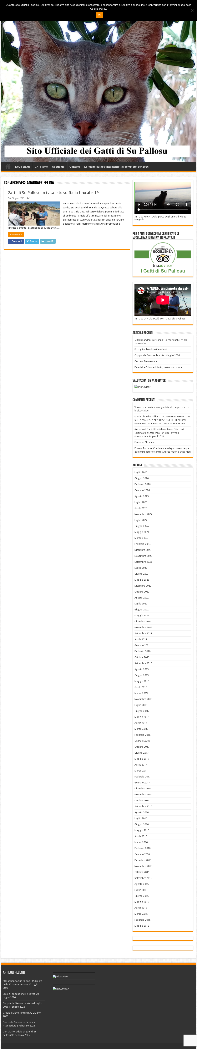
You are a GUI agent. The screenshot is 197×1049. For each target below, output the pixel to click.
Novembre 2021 (143, 627)
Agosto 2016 (141, 812)
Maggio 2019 (141, 681)
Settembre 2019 (143, 663)
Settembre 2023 (143, 561)
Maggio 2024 (141, 532)
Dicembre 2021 (142, 621)
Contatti (74, 166)
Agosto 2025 (141, 496)
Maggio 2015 (141, 901)
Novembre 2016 (143, 794)
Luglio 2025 (140, 502)
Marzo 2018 (141, 728)
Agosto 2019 (141, 669)
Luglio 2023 (140, 567)
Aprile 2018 (140, 722)
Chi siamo (41, 166)
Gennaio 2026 (142, 490)
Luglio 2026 (140, 472)
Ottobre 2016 (141, 800)
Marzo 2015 (141, 913)
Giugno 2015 (141, 895)
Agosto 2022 (141, 597)
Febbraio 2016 (142, 848)
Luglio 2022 (140, 603)
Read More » (16, 234)
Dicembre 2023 (142, 549)
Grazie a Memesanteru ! (147, 361)
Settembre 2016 (143, 806)
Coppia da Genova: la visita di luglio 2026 (157, 355)
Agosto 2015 (141, 884)
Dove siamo (23, 166)
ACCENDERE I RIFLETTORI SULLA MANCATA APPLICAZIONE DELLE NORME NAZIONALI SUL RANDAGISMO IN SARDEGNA (162, 420)
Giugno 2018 (141, 711)
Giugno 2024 (141, 526)
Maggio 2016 (141, 830)
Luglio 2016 (140, 818)
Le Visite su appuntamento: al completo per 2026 (116, 166)
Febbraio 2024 (142, 543)
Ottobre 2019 (141, 657)
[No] (192, 10)
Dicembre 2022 (142, 585)
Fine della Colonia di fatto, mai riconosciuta (158, 367)
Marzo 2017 (141, 770)
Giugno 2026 (141, 478)
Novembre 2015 (143, 866)
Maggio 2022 (141, 615)
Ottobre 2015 (141, 872)
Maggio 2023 (141, 579)
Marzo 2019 (141, 693)
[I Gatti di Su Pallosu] (98, 86)
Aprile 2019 (140, 687)
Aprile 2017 (140, 764)
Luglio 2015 (140, 890)
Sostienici (58, 166)
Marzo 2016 (141, 842)
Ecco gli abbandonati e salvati (150, 349)
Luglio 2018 (140, 705)
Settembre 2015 (143, 878)
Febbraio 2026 (142, 484)
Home (8, 166)
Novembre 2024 (143, 514)
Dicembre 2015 (142, 860)
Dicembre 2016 (142, 788)
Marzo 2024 (141, 538)
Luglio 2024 (140, 520)
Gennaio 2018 (142, 740)
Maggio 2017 (141, 758)
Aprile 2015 (140, 907)
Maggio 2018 (141, 716)
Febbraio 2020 (142, 651)
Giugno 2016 (141, 824)
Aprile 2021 (140, 639)
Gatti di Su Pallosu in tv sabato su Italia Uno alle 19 (53, 192)
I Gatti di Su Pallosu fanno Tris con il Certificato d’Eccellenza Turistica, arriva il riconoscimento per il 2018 (159, 433)
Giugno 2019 (141, 675)
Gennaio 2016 (142, 854)
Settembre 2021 (143, 633)
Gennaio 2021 (142, 645)
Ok (99, 14)
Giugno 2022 (141, 609)
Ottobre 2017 (141, 746)
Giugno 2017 (141, 752)
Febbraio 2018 (142, 734)
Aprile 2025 (140, 508)
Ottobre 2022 (141, 591)
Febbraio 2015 (142, 919)
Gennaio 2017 (142, 782)
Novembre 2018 (143, 699)
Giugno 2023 (141, 573)
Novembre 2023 (143, 555)
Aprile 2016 (140, 836)
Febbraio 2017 (142, 776)
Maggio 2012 (141, 925)
